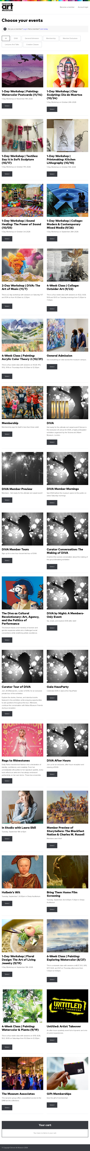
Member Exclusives (70, 38)
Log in (25, 29)
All (6, 38)
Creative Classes (32, 44)
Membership (51, 38)
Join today (44, 29)
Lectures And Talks (12, 44)
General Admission (32, 38)
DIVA (16, 38)
